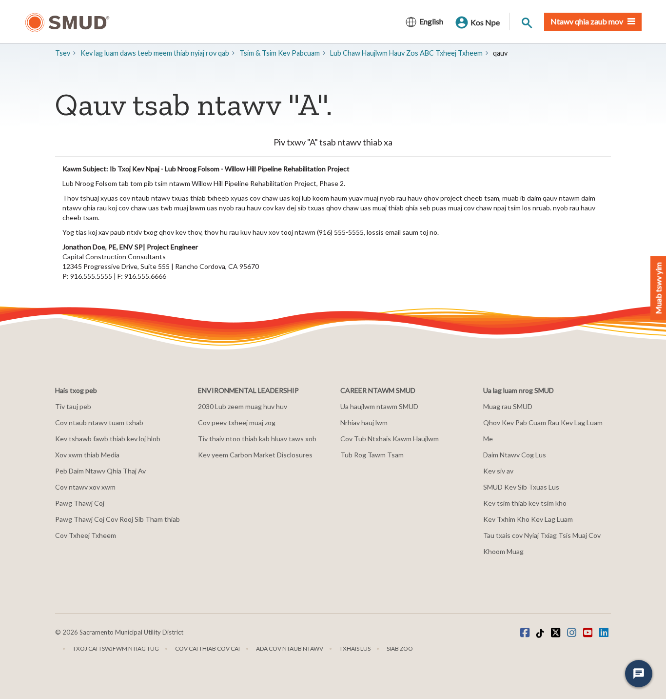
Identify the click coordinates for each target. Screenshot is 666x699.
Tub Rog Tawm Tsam (372, 455)
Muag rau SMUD (507, 406)
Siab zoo (400, 648)
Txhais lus (355, 648)
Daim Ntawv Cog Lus (514, 455)
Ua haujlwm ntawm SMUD (379, 406)
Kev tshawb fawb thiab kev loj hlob (107, 438)
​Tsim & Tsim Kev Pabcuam (279, 53)
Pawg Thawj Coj (79, 503)
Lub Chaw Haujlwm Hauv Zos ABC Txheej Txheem (406, 53)
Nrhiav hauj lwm (364, 422)
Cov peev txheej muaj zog (236, 422)
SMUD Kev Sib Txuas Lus (521, 487)
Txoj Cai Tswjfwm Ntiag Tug (116, 648)
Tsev (62, 53)
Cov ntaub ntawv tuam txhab (99, 422)
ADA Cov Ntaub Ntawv (289, 648)
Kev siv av (498, 471)
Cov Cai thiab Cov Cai (207, 648)
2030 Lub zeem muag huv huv (242, 406)
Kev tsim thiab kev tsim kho (525, 503)
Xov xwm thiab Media (87, 455)
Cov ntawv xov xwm (85, 487)
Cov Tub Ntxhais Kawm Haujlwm (389, 438)
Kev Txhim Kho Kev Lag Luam (528, 519)
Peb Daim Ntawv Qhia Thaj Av (100, 471)
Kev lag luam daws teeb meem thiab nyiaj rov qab (154, 53)
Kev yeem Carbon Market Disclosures (255, 455)
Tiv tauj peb (73, 406)
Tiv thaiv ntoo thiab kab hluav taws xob (257, 438)
